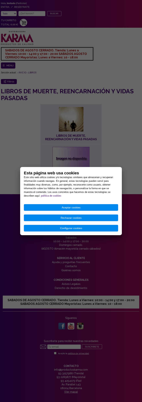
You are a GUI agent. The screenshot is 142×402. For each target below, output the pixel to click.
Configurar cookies (71, 228)
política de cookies (51, 195)
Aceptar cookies (71, 207)
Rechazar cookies (71, 217)
